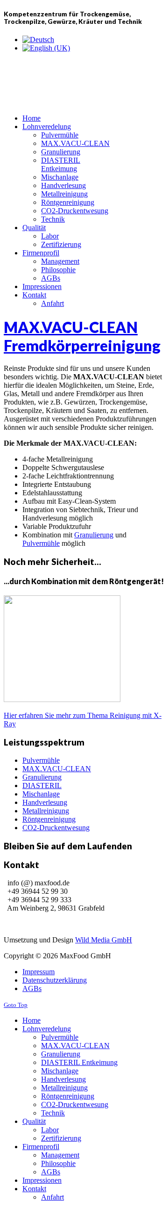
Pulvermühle (41, 760)
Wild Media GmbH (103, 940)
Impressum (38, 972)
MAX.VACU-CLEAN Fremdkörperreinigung (82, 336)
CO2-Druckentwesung (56, 828)
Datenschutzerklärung (54, 980)
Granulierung (42, 777)
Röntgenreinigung (49, 819)
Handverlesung (44, 802)
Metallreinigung (45, 811)
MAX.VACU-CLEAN (56, 769)
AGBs (32, 988)
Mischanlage (41, 794)
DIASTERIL (42, 785)
